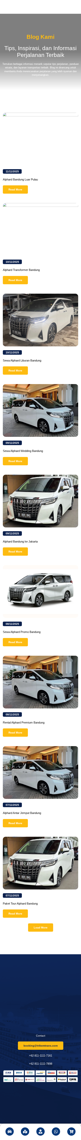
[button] (40, 927)
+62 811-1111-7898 (40, 1063)
